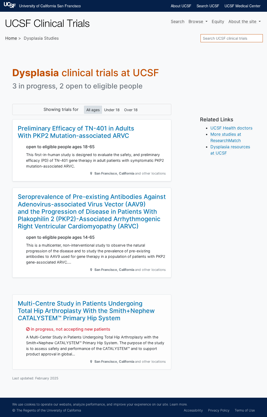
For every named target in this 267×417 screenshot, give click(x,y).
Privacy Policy (218, 410)
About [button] (242, 21)
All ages (93, 110)
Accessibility (193, 410)
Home (11, 38)
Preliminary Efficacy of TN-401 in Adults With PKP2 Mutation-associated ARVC (76, 131)
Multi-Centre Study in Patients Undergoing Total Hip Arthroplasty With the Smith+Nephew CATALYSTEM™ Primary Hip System (86, 311)
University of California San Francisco (50, 5)
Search (177, 21)
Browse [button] (196, 21)
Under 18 (112, 110)
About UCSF (181, 5)
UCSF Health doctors (231, 127)
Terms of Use (245, 410)
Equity (218, 21)
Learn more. (178, 404)
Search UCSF (208, 5)
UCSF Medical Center (242, 5)
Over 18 (131, 110)
